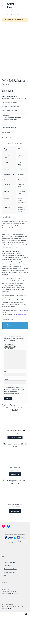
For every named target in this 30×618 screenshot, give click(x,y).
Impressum (7, 565)
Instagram (23, 314)
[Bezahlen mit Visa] (23, 537)
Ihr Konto (5, 615)
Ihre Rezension (9, 348)
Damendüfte (10, 15)
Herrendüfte (18, 117)
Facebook (14, 314)
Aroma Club (10, 5)
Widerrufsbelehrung (10, 572)
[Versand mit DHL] (19, 544)
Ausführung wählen (15, 437)
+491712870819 (11, 591)
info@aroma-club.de (12, 593)
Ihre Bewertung (9, 344)
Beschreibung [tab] (6, 132)
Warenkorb (23, 614)
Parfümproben (5, 119)
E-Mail (6, 379)
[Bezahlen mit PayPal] (10, 537)
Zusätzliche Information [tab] (9, 127)
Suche (15, 615)
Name (6, 371)
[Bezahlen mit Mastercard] (12, 544)
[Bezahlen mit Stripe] (18, 537)
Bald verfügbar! (15, 474)
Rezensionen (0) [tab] (6, 137)
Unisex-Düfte (13, 119)
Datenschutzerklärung (10, 569)
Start (4, 15)
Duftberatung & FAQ (9, 562)
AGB (5, 575)
